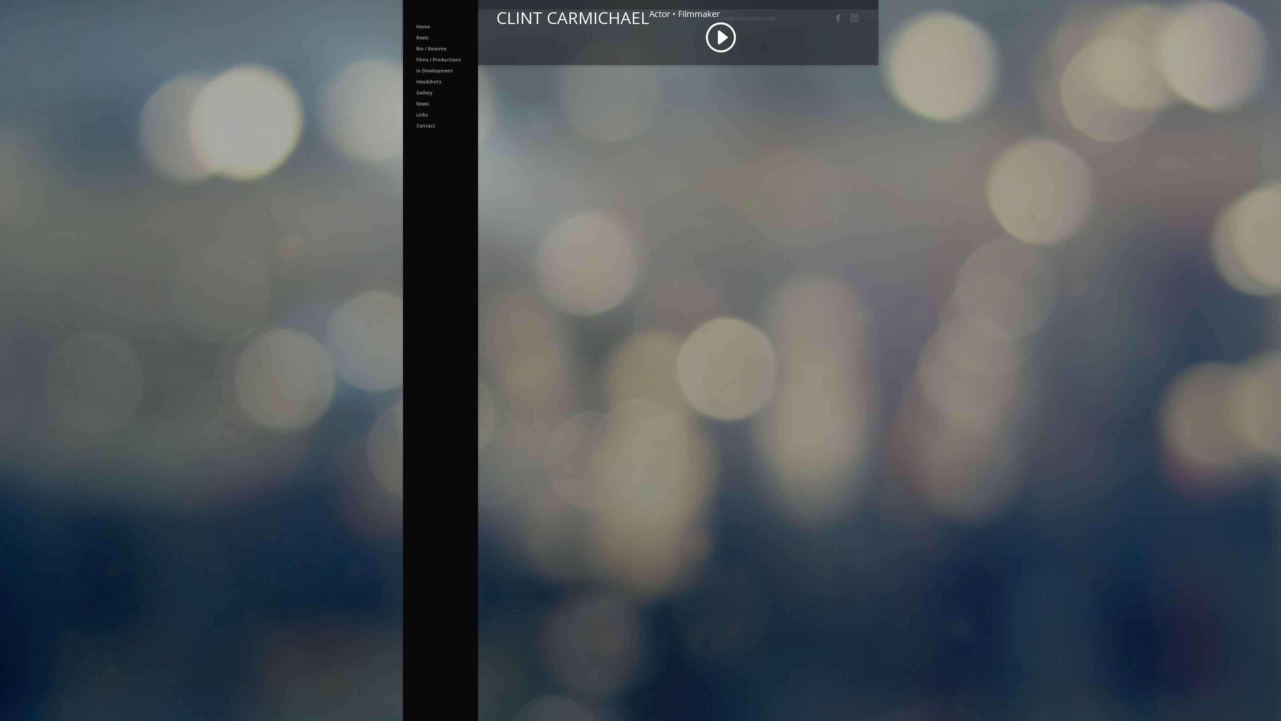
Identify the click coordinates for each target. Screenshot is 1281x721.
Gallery (424, 93)
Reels (422, 38)
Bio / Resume (431, 49)
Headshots (428, 82)
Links (422, 115)
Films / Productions (438, 60)
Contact (425, 126)
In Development (434, 71)
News (422, 104)
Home (423, 27)
